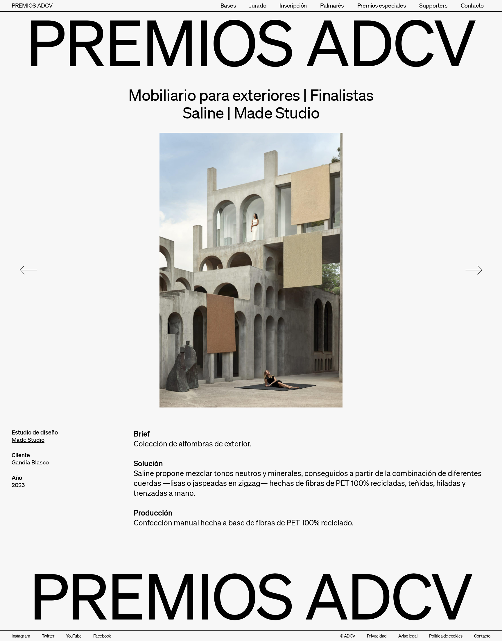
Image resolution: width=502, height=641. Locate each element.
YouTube (74, 636)
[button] (28, 270)
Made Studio (28, 439)
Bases (228, 5)
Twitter (48, 636)
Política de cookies (445, 636)
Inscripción (293, 5)
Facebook (102, 636)
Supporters (433, 5)
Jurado (257, 5)
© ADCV (347, 636)
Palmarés (332, 5)
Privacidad (377, 636)
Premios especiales (381, 5)
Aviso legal (408, 636)
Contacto (472, 5)
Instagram (21, 636)
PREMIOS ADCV (32, 5)
